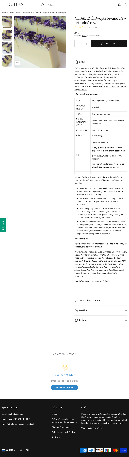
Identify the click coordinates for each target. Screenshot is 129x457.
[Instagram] (26, 450)
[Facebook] (21, 450)
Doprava (84, 36)
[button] (70, 5)
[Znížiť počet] (77, 43)
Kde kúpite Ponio (9, 424)
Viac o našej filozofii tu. (91, 428)
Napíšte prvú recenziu (64, 387)
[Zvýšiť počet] (86, 43)
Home (4, 12)
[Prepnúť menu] (4, 5)
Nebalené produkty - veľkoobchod (20, 12)
